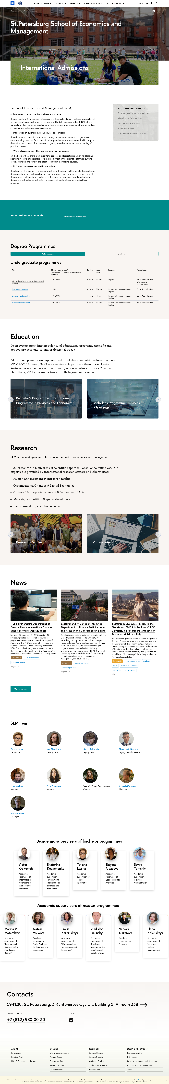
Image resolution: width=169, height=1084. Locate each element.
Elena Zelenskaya (155, 931)
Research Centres (29, 542)
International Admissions (59, 1053)
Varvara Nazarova (125, 931)
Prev (11, 399)
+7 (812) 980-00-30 (26, 1019)
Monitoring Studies (96, 1061)
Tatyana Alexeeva (112, 866)
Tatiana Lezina (17, 749)
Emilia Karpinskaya (69, 931)
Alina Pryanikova (54, 785)
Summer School (56, 1057)
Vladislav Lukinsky (97, 931)
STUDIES (54, 1049)
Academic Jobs (94, 1069)
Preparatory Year (56, 1061)
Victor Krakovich (26, 866)
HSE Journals (132, 1057)
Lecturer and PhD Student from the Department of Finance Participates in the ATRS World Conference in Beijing (83, 627)
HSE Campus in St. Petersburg (24, 11)
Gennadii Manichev (127, 785)
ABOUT (14, 1049)
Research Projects (96, 1057)
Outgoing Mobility (57, 1069)
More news (20, 689)
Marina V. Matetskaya (12, 931)
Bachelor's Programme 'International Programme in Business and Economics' (44, 400)
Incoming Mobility (57, 1065)
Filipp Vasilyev (17, 785)
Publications (101, 542)
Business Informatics (20, 289)
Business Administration (21, 302)
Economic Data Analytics (21, 296)
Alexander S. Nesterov (129, 749)
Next (158, 399)
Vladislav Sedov (17, 813)
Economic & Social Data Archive (139, 1065)
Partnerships (16, 1053)
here (96, 1080)
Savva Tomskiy (140, 866)
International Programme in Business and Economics (28, 282)
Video (129, 1069)
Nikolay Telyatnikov (91, 749)
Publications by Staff (135, 1053)
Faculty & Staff (17, 1057)
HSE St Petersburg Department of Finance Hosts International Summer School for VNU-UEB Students (32, 627)
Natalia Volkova (38, 931)
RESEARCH (94, 1049)
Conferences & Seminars (98, 1065)
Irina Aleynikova (54, 749)
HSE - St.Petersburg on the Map (23, 1061)
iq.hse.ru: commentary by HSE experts (142, 1061)
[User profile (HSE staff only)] (152, 3)
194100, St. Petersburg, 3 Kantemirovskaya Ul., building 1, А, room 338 (72, 1004)
